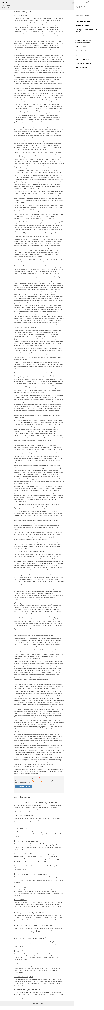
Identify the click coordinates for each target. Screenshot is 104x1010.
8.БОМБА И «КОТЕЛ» (81, 50)
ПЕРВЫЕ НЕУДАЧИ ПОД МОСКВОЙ (30, 938)
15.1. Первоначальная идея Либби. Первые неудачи (35, 802)
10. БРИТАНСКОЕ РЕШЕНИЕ (83, 59)
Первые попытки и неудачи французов (30, 874)
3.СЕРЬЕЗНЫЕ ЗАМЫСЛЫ (82, 25)
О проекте (35, 1003)
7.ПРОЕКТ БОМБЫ (80, 46)
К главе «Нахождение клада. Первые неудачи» (33, 925)
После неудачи (20, 899)
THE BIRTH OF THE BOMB (82, 11)
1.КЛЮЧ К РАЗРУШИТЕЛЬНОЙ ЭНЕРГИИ (12, 1008)
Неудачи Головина (21, 951)
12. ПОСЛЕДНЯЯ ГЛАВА (82, 68)
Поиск (88, 2)
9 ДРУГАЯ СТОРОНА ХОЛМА (83, 55)
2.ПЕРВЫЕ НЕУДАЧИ (23, 976)
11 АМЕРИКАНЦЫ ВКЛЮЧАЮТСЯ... (85, 63)
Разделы (41, 1003)
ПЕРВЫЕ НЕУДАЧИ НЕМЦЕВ (27, 989)
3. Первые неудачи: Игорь (25, 815)
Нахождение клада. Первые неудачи (29, 912)
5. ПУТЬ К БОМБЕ (80, 36)
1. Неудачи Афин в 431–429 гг (27, 828)
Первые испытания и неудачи (26, 841)
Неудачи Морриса (21, 887)
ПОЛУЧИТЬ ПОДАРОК (23, 786)
